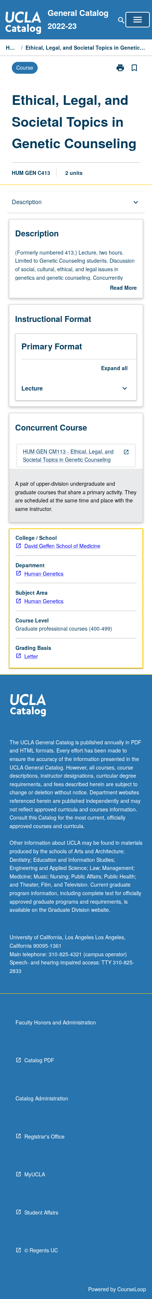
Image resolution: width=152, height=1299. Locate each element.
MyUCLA (34, 1174)
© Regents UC (41, 1250)
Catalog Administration (41, 1098)
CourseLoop (131, 1289)
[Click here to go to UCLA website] (28, 706)
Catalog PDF (39, 1060)
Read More (123, 288)
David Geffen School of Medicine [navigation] (62, 545)
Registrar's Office (44, 1136)
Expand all (114, 368)
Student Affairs (41, 1212)
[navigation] (76, 455)
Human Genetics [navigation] (43, 573)
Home (12, 47)
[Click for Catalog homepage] (23, 23)
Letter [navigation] (31, 656)
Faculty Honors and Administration (55, 1022)
